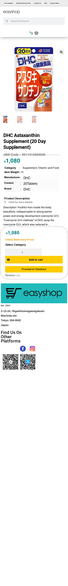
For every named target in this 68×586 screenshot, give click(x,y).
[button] (61, 52)
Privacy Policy (54, 3)
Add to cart (36, 259)
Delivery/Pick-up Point (23, 3)
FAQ (45, 3)
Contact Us (37, 3)
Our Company (8, 3)
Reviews (10, 275)
